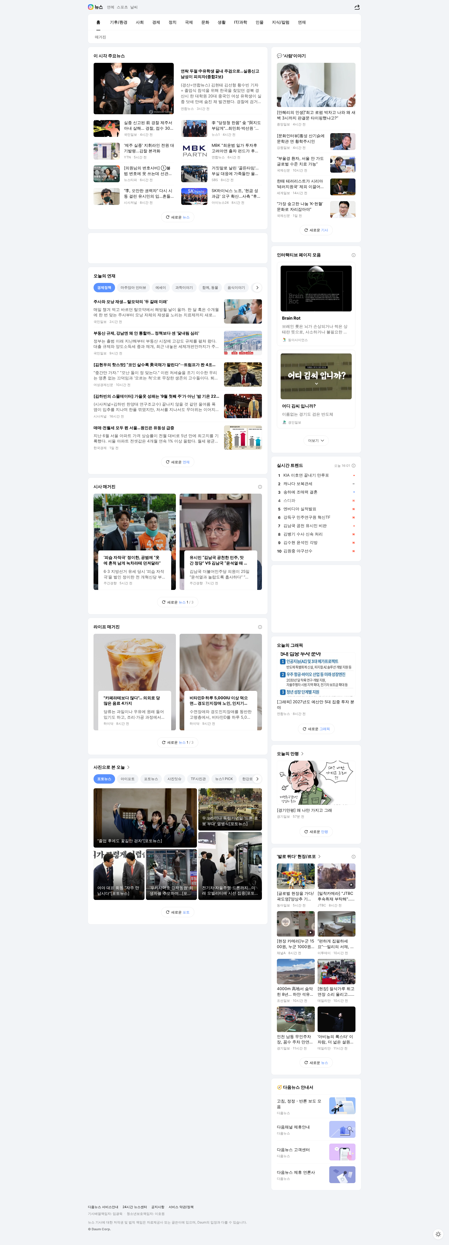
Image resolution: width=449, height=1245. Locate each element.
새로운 (180, 217)
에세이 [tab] (161, 287)
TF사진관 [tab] (198, 779)
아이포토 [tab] (128, 779)
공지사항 (157, 1207)
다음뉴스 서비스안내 (103, 1207)
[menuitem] (98, 22)
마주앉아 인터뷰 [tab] (133, 287)
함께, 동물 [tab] (210, 287)
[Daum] (91, 7)
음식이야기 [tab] (236, 287)
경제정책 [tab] (104, 287)
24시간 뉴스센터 (135, 1207)
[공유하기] (356, 7)
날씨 (134, 7)
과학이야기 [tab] (184, 287)
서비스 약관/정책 (181, 1207)
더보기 (313, 440)
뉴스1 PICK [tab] (224, 779)
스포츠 (122, 7)
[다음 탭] (257, 287)
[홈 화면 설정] (438, 1234)
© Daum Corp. (99, 1229)
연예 (110, 7)
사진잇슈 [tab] (174, 779)
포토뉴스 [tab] (104, 779)
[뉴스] (99, 7)
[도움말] (260, 486)
